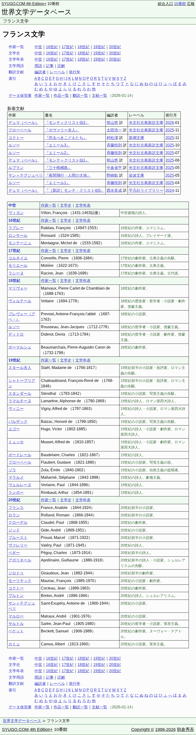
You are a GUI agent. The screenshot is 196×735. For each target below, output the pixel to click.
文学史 (65, 205)
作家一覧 (42, 95)
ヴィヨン (16, 213)
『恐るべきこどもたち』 (66, 138)
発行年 (74, 72)
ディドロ (16, 334)
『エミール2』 (57, 153)
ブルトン (16, 596)
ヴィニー (16, 409)
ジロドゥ (16, 573)
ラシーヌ (16, 273)
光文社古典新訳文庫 (146, 123)
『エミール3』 (57, 145)
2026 (169, 123)
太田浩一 (114, 130)
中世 (38, 47)
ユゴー (14, 429)
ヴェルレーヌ (19, 485)
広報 (191, 4)
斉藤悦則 (114, 145)
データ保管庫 (20, 95)
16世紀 (52, 47)
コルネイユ (17, 258)
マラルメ (16, 477)
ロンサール (17, 235)
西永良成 (114, 190)
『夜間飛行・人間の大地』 (68, 175)
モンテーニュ (19, 243)
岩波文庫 (136, 175)
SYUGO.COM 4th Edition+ (23, 4)
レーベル (57, 72)
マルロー (16, 616)
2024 (169, 190)
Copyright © (142, 729)
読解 (61, 66)
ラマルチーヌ (19, 401)
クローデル (17, 522)
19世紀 (99, 47)
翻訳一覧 (80, 95)
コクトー (16, 138)
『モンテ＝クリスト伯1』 (67, 160)
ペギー (14, 553)
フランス (16, 508)
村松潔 (112, 138)
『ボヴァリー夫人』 (62, 130)
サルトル (16, 624)
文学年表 (83, 205)
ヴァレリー (17, 545)
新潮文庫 (136, 138)
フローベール (19, 130)
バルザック (17, 422)
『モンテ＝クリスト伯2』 (67, 123)
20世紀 (115, 47)
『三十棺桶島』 (58, 168)
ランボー (16, 492)
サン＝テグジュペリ (25, 175)
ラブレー (16, 228)
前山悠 (112, 123)
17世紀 (68, 47)
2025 (169, 130)
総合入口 (165, 4)
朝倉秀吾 (185, 729)
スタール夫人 (19, 368)
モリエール (17, 265)
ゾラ (12, 470)
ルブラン (16, 168)
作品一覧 (61, 95)
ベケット (16, 631)
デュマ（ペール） (23, 123)
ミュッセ (16, 442)
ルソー (14, 145)
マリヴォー (17, 288)
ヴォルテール (19, 301)
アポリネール (19, 560)
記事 (50, 66)
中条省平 (114, 168)
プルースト (17, 538)
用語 (38, 66)
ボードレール (19, 455)
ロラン (14, 515)
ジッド (14, 530)
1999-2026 (165, 729)
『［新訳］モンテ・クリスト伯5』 (74, 190)
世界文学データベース (36, 12)
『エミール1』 (57, 183)
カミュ (14, 644)
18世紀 (83, 47)
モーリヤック (19, 581)
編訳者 (40, 72)
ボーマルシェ (19, 347)
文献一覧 (99, 95)
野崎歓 (112, 175)
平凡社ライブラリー (146, 190)
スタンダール (19, 393)
